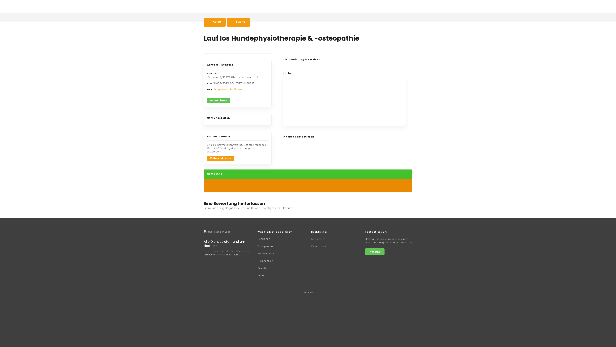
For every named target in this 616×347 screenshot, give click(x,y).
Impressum (318, 239)
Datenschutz (318, 246)
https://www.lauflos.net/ (229, 89)
